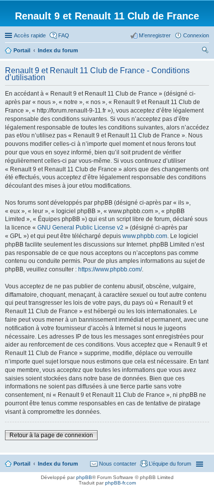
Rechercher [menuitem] (205, 51)
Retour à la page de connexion (51, 435)
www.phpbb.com (144, 236)
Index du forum (58, 464)
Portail (21, 50)
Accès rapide (30, 35)
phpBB (84, 477)
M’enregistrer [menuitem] (155, 35)
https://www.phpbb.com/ (110, 269)
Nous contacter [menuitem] (117, 464)
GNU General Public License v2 (80, 227)
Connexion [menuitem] (196, 35)
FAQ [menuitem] (63, 35)
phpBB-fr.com (120, 483)
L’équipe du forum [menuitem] (170, 464)
